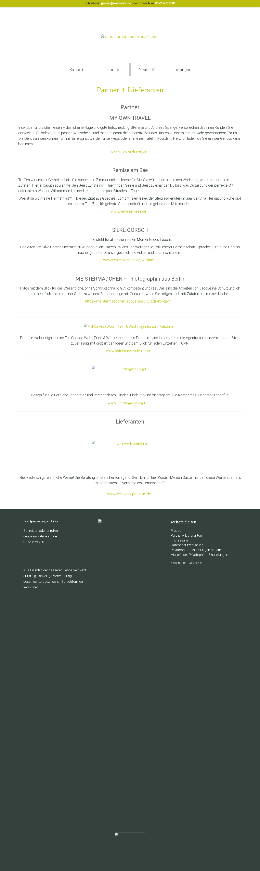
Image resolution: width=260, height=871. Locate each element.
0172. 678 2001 (165, 3)
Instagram (72, 556)
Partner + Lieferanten (186, 535)
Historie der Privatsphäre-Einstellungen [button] (199, 555)
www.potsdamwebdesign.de (128, 351)
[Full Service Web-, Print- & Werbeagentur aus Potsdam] (130, 326)
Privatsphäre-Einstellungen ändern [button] (196, 550)
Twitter (45, 556)
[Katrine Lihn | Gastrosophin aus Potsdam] (130, 37)
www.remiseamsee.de (128, 211)
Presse (176, 530)
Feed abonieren (26, 556)
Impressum (179, 540)
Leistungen (182, 70)
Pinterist (54, 556)
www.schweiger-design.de (129, 402)
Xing (81, 556)
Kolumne (112, 70)
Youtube (63, 556)
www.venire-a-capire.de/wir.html (128, 260)
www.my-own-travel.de (128, 151)
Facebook (35, 556)
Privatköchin (147, 70)
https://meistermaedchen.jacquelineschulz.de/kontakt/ (128, 301)
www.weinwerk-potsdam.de (129, 494)
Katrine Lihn (78, 70)
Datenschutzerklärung (187, 545)
